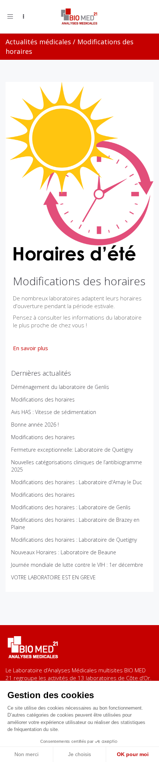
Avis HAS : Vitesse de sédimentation (53, 412)
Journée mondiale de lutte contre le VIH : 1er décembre (77, 564)
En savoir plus (30, 348)
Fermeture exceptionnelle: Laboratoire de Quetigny (72, 449)
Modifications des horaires (43, 399)
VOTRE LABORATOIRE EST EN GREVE (53, 577)
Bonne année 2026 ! (35, 424)
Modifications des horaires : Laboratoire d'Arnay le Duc (76, 482)
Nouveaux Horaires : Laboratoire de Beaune (63, 552)
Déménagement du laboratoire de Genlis (60, 386)
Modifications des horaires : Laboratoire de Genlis (71, 507)
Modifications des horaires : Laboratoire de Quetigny (74, 539)
